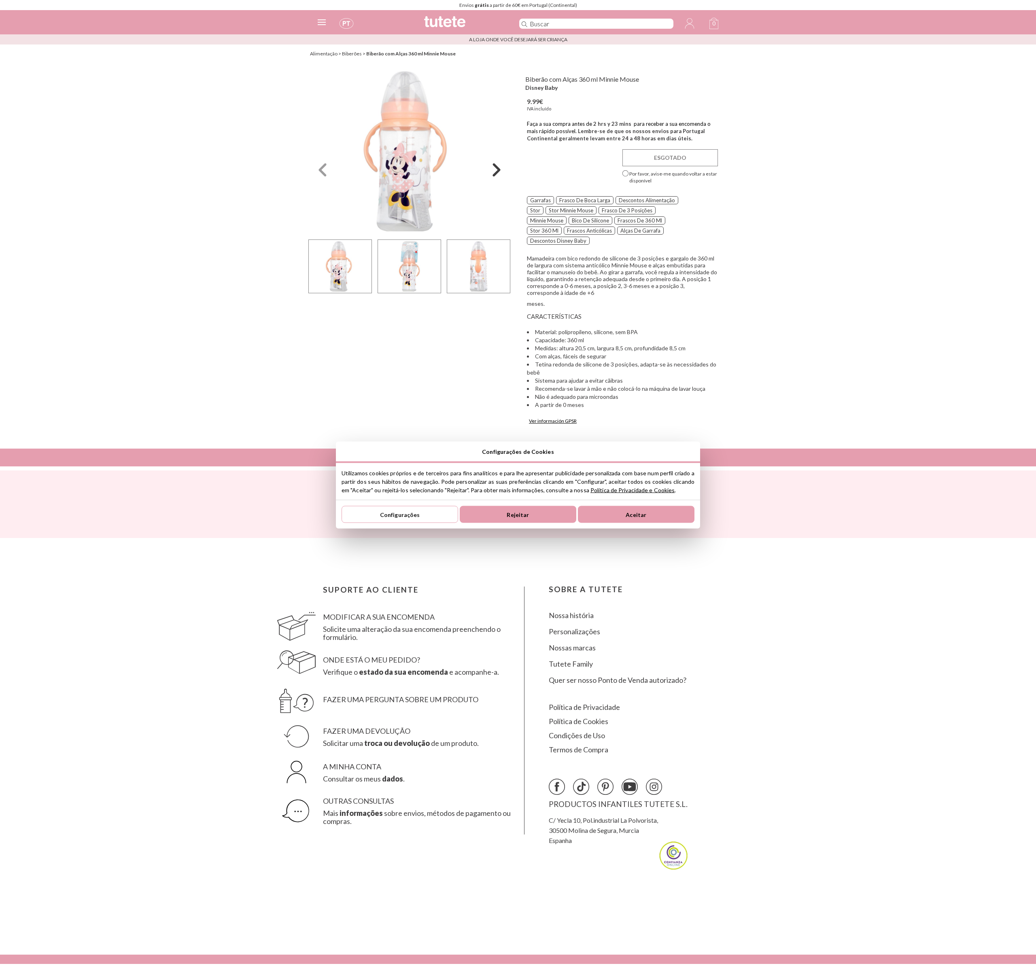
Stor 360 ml (544, 230)
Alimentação (324, 54)
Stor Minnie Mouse (571, 210)
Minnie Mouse (546, 220)
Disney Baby (541, 87)
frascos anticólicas (589, 230)
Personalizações (574, 632)
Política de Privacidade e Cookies (632, 490)
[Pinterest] (605, 787)
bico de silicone (590, 220)
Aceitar (636, 514)
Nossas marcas (572, 648)
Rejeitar (518, 514)
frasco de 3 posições (627, 210)
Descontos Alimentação (647, 200)
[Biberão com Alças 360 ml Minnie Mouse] (409, 151)
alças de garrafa (640, 230)
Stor (535, 210)
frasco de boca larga (584, 200)
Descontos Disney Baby (558, 240)
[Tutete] (462, 25)
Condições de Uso (577, 736)
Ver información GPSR (553, 421)
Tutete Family (571, 664)
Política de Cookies (578, 721)
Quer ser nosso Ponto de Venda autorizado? (617, 680)
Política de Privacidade (584, 707)
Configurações (400, 514)
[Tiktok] (581, 787)
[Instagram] (654, 787)
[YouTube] (630, 787)
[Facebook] (557, 787)
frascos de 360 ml (640, 220)
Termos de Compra (578, 750)
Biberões (352, 54)
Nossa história (571, 615)
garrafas (540, 200)
